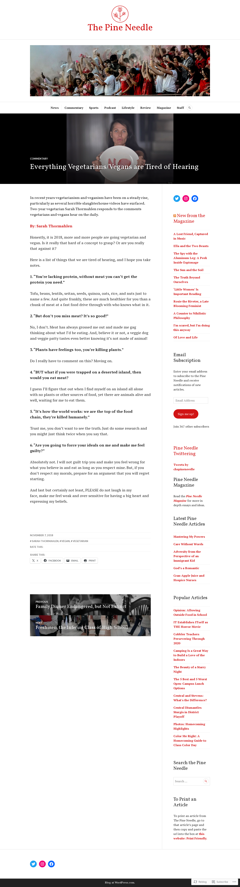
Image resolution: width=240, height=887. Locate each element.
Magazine (164, 108)
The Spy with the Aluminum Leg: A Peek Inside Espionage (190, 257)
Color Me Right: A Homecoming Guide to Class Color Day (189, 740)
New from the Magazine (189, 219)
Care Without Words (188, 544)
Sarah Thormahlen (45, 541)
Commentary (73, 108)
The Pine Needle (120, 28)
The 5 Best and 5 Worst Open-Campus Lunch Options (190, 683)
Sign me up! (186, 414)
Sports (93, 108)
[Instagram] (185, 198)
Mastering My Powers (189, 537)
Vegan (65, 541)
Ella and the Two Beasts (190, 246)
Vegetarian (80, 541)
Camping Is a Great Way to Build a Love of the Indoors (190, 655)
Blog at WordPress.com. (120, 882)
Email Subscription (187, 358)
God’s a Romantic (186, 568)
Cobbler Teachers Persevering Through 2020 (189, 638)
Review (145, 108)
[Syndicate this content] (174, 216)
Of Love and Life (185, 337)
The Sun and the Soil (188, 270)
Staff (180, 108)
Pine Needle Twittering (185, 451)
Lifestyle (128, 108)
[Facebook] (194, 198)
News (55, 108)
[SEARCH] (189, 108)
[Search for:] (191, 781)
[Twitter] (176, 198)
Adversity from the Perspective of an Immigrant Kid (187, 556)
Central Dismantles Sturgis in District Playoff (187, 712)
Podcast (110, 108)
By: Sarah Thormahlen (51, 225)
